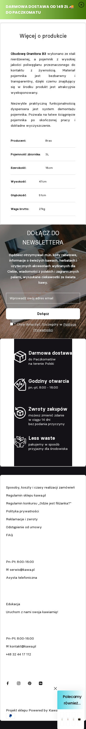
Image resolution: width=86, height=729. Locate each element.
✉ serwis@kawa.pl (20, 569)
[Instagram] (18, 682)
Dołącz (43, 314)
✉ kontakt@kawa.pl (21, 646)
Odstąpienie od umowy (24, 527)
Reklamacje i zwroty (22, 519)
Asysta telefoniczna (21, 577)
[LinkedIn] (40, 682)
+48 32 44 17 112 (18, 654)
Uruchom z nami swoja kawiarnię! (32, 612)
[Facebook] (7, 682)
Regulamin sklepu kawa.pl (26, 495)
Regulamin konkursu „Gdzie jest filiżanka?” (38, 503)
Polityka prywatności (22, 511)
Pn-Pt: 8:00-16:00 (20, 561)
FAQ (9, 535)
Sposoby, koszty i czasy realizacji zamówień (40, 487)
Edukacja (13, 604)
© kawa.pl (13, 704)
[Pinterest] (29, 682)
